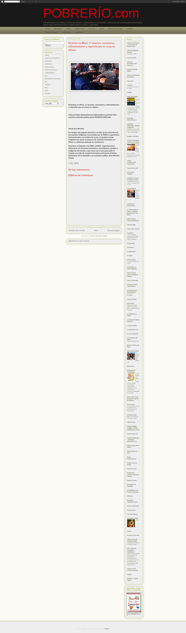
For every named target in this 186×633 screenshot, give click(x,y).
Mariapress (130, 366)
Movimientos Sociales (115, 29)
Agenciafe (130, 81)
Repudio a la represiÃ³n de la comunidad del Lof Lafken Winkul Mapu (133, 130)
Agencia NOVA (131, 58)
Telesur (129, 531)
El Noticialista (131, 251)
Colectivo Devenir (132, 168)
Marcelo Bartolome (133, 351)
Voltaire (129, 574)
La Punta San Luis (132, 329)
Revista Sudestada (133, 506)
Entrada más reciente (76, 230)
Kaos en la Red (131, 299)
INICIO (47, 29)
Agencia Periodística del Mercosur (132, 63)
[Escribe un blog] (71, 163)
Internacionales (79, 29)
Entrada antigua (114, 230)
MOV (46, 76)
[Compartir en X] (73, 163)
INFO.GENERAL (49, 67)
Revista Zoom (131, 510)
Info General (58, 29)
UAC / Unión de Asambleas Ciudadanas (131, 550)
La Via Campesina (132, 334)
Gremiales (129, 29)
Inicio (96, 230)
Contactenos (79, 32)
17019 (137, 520)
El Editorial (130, 247)
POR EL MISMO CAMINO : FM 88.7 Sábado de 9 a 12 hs (133, 428)
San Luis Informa (132, 514)
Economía (92, 29)
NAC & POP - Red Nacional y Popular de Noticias (133, 398)
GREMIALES (48, 64)
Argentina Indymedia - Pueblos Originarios (133, 125)
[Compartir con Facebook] (75, 163)
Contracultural (131, 188)
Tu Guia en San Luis (133, 535)
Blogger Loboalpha (133, 136)
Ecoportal (130, 233)
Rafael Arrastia (131, 480)
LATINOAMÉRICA (50, 73)
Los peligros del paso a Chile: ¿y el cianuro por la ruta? (133, 183)
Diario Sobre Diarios (133, 229)
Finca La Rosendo (132, 280)
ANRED (129, 92)
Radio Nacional (131, 469)
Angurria (130, 85)
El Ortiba (129, 255)
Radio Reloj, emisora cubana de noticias (133, 474)
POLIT (46, 90)
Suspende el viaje (132, 518)
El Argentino (131, 243)
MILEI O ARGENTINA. (133, 341)
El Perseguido (131, 260)
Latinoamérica (66, 32)
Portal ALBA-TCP (132, 434)
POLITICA (48, 93)
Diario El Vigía (131, 225)
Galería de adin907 (132, 53)
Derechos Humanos (51, 32)
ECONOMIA (48, 61)
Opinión (101, 29)
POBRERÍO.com (91, 13)
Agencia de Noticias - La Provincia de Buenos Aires (133, 44)
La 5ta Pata (130, 303)
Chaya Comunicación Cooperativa (131, 162)
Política (68, 29)
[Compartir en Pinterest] (78, 163)
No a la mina (131, 404)
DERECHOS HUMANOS (52, 58)
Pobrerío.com (131, 422)
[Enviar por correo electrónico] (69, 163)
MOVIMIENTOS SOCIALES (53, 79)
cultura (47, 55)
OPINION (47, 84)
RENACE (130, 496)
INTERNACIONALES (51, 70)
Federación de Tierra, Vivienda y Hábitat (132, 274)
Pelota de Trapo (132, 415)
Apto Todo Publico (132, 96)
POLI (46, 87)
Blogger (107, 629)
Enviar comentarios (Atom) (98, 236)
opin (46, 81)
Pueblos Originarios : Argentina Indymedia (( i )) (133, 439)
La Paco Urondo (132, 325)
